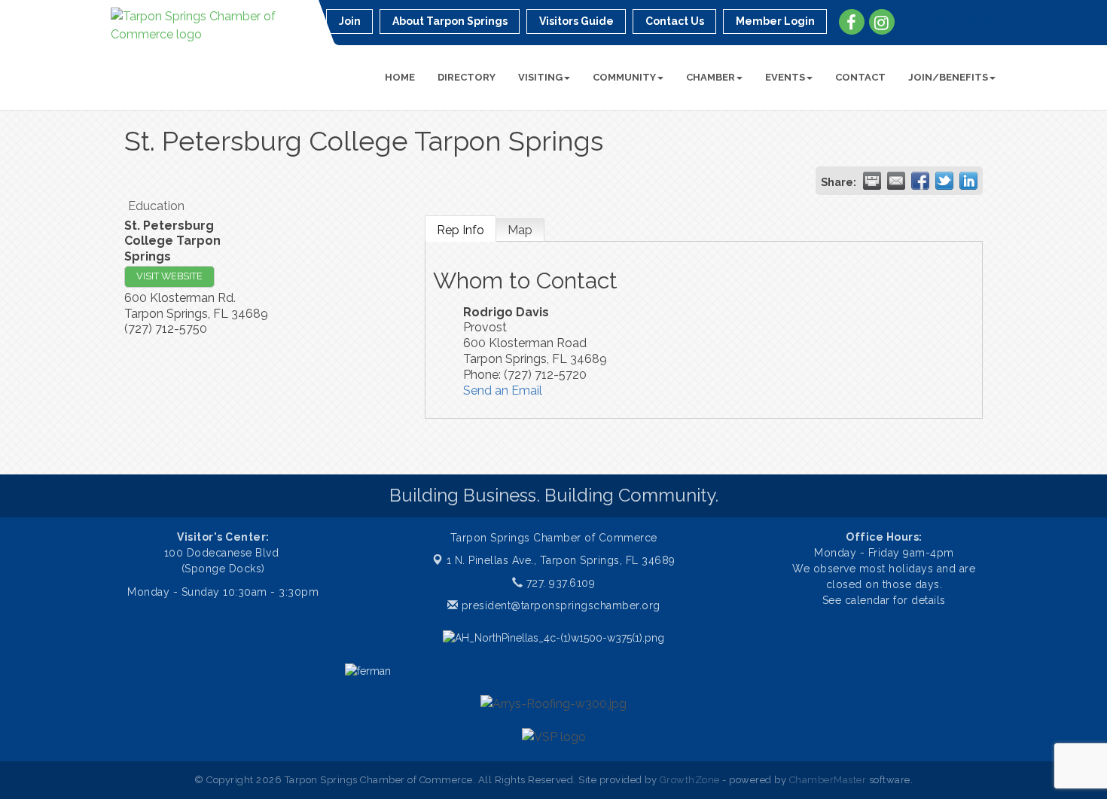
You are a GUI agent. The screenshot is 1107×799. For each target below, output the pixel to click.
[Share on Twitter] (944, 181)
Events (785, 77)
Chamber (710, 77)
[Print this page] (872, 181)
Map (520, 230)
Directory (467, 77)
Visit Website (169, 276)
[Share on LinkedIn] (968, 181)
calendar (869, 600)
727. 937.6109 (559, 583)
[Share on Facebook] (920, 181)
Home (400, 77)
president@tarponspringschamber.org (559, 605)
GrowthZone (690, 779)
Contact (860, 77)
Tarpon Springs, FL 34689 (561, 560)
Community (624, 77)
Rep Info (460, 230)
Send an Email (502, 390)
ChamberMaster (828, 779)
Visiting (540, 77)
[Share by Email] (896, 181)
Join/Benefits (948, 77)
